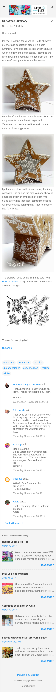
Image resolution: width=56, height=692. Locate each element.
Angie (16, 501)
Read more (47, 565)
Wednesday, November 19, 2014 (30, 401)
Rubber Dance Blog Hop (15, 541)
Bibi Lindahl (19, 410)
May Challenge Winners (15, 573)
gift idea (38, 362)
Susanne (7, 348)
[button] (52, 22)
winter (6, 373)
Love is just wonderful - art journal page (24, 637)
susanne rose (30, 368)
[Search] (52, 7)
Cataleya (17, 478)
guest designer (11, 368)
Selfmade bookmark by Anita (18, 605)
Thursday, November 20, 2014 (29, 436)
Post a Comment (14, 523)
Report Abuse (28, 686)
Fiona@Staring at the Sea (26, 384)
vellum (45, 368)
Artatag (17, 444)
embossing (24, 362)
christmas (8, 362)
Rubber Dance (10, 281)
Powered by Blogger (28, 674)
